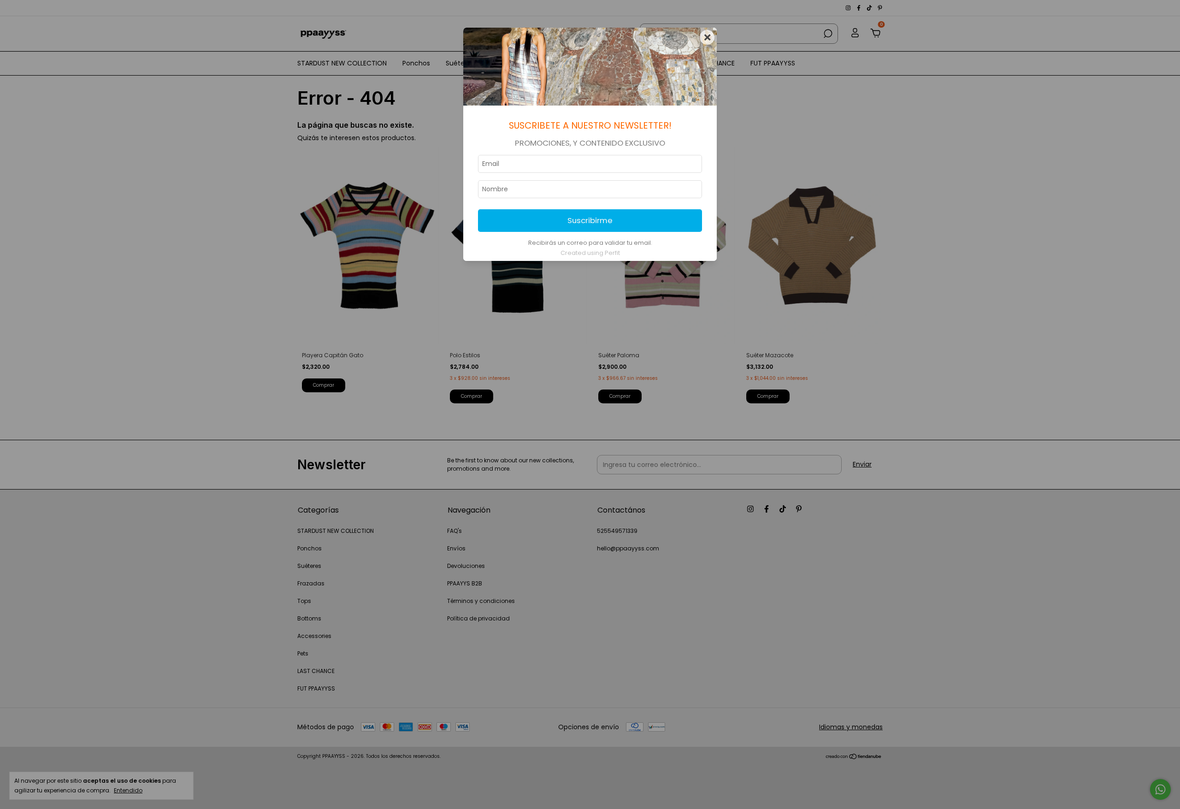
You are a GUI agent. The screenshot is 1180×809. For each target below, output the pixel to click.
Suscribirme (590, 220)
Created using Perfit (590, 253)
